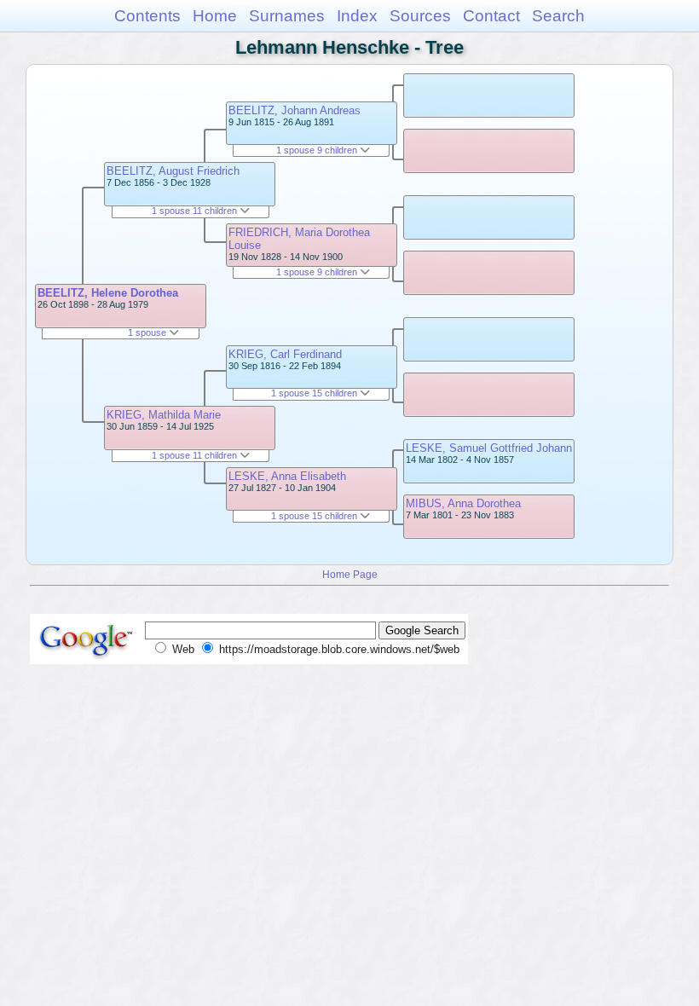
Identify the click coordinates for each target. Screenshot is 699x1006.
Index (357, 16)
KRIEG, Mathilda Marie (164, 414)
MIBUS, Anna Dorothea (463, 503)
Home (215, 16)
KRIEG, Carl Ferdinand (285, 354)
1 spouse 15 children (315, 393)
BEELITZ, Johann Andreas (294, 110)
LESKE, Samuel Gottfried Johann (489, 448)
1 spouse (148, 332)
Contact (491, 16)
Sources (420, 16)
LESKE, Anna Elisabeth (287, 476)
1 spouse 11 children (196, 210)
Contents (147, 16)
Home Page (350, 574)
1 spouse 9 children (318, 150)
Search (558, 16)
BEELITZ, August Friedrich (173, 171)
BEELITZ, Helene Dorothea (108, 292)
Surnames (287, 16)
